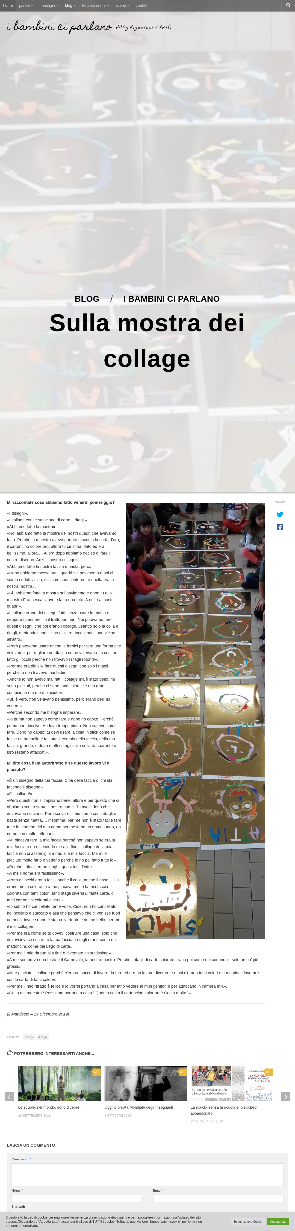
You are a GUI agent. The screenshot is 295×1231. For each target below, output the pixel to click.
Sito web (18, 1206)
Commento (21, 1159)
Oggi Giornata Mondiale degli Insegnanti (138, 1107)
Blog (87, 299)
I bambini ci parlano (172, 299)
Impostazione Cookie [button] (248, 1221)
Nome (17, 1190)
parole (24, 5)
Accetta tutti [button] (278, 1221)
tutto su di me (94, 5)
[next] (285, 1096)
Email (158, 1190)
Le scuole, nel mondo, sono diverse (48, 1107)
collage (29, 1037)
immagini (47, 5)
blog (68, 5)
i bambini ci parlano (59, 28)
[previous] (9, 1096)
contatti (142, 5)
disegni (42, 1037)
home (8, 5)
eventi (120, 5)
